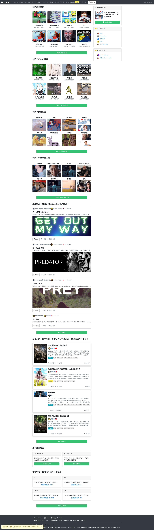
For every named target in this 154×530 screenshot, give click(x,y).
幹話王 (80, 405)
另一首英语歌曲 (38, 248)
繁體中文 (46, 518)
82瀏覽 (49, 310)
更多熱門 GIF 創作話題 (61, 105)
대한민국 (66, 520)
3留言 (44, 325)
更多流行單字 (62, 506)
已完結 (50, 357)
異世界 (69, 381)
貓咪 (74, 381)
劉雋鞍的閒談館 (39, 316)
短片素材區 (73, 2)
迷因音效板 (64, 2)
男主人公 (89, 405)
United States (54, 520)
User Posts (27, 2)
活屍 (69, 428)
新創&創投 (39, 44)
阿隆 (100, 33)
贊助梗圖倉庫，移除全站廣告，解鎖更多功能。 (21, 527)
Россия (83, 520)
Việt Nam (73, 520)
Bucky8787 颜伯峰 (57, 208)
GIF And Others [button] (36, 2)
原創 (76, 357)
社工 (84, 25)
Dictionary (46, 2)
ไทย (78, 520)
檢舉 (54, 239)
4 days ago (68, 208)
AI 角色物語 (84, 2)
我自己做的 (69, 44)
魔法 (58, 381)
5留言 (44, 310)
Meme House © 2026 (37, 525)
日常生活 (84, 44)
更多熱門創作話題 (62, 53)
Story (51, 2)
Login (144, 2)
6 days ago (68, 244)
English (59, 518)
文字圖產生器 (77, 464)
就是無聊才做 (39, 25)
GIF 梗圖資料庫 (47, 464)
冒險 (69, 357)
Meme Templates (18, 2)
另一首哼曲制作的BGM (40, 212)
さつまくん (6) (103, 55)
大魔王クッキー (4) (105, 58)
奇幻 (54, 381)
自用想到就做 (54, 44)
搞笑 (76, 405)
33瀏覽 (49, 239)
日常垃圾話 (84, 97)
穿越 (58, 357)
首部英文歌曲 (37, 284)
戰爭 (62, 357)
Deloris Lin (102, 36)
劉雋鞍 (48, 316)
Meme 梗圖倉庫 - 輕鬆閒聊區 (42, 208)
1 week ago (69, 280)
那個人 (101, 41)
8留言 (44, 275)
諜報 (65, 357)
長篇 (62, 381)
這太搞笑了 (36, 319)
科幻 (54, 357)
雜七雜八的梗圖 (54, 25)
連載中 (50, 381)
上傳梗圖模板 (108, 22)
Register (149, 2)
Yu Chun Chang (103, 44)
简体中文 (53, 518)
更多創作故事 (62, 441)
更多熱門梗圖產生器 (62, 151)
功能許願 (56, 2)
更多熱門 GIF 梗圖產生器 (62, 197)
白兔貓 (53, 372)
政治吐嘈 (54, 97)
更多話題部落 (62, 332)
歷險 (72, 428)
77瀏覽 (49, 275)
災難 (65, 428)
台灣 (47, 520)
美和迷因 (102, 39)
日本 (60, 520)
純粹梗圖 (69, 97)
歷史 (72, 357)
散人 (52, 395)
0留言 (44, 239)
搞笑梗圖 (69, 25)
